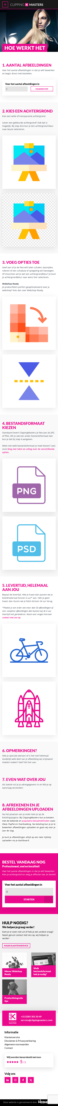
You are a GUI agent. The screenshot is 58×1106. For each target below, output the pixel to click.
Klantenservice (12, 1037)
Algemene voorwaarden (16, 1044)
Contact (8, 1047)
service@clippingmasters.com (36, 1020)
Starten (29, 899)
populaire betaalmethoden (36, 820)
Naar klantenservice (16, 945)
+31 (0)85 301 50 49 (31, 1016)
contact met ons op (11, 617)
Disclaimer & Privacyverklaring (20, 1040)
